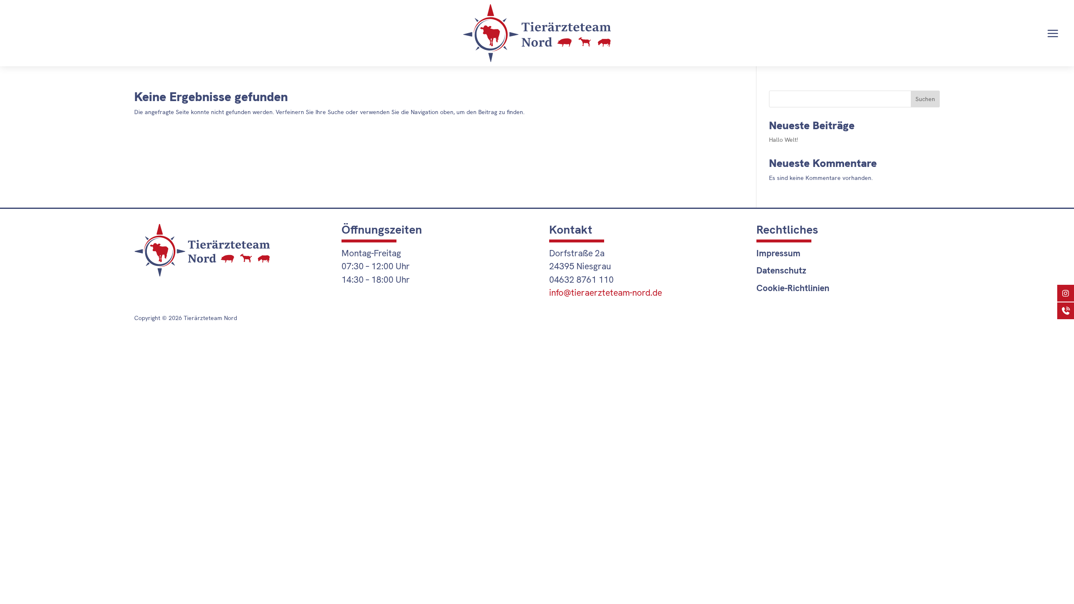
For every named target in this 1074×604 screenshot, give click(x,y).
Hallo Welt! (783, 139)
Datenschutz (781, 270)
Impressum (778, 253)
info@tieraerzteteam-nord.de (605, 292)
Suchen (925, 99)
